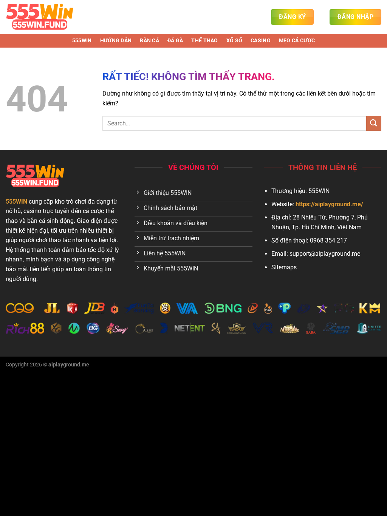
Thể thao (204, 40)
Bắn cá (149, 40)
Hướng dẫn (116, 40)
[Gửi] (373, 123)
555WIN (82, 40)
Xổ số (234, 40)
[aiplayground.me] (43, 17)
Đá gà (175, 40)
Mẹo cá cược (297, 40)
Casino (261, 40)
